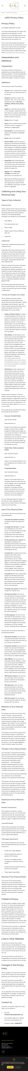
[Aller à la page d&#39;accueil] (14, 5)
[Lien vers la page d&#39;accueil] (5, 1034)
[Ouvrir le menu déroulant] (2, 5)
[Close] (26, 1058)
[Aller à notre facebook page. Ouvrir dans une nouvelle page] (3, 1051)
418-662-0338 (5, 1047)
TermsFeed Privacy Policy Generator (14, 52)
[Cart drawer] (25, 5)
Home (3, 12)
